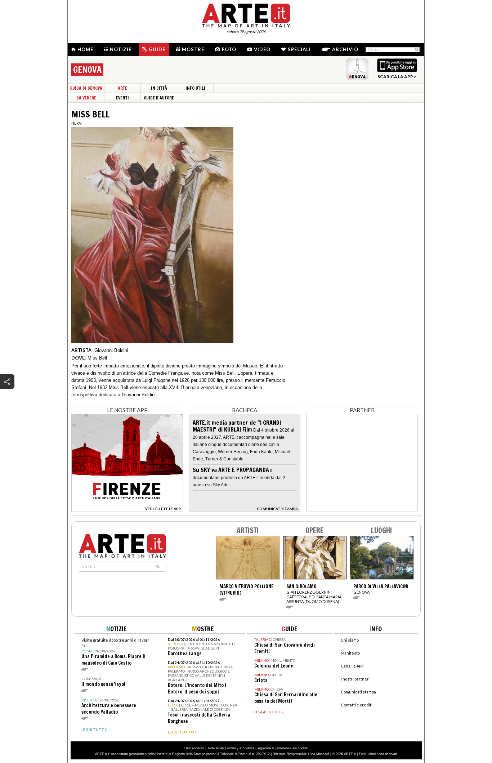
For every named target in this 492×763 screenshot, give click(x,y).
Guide (157, 49)
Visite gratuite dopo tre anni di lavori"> (115, 652)
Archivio (345, 49)
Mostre (193, 49)
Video (262, 49)
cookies (248, 748)
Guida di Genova (86, 88)
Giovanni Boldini (111, 350)
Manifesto (350, 653)
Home (85, 49)
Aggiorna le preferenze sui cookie (283, 748)
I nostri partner (355, 679)
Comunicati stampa (358, 692)
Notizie (120, 49)
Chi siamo (350, 640)
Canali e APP (352, 666)
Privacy (232, 748)
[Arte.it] (246, 14)
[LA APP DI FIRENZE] (127, 510)
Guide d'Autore (159, 98)
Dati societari (194, 748)
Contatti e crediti (356, 704)
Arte (122, 88)
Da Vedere (86, 98)
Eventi (122, 98)
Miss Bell (97, 358)
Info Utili (195, 88)
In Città (159, 88)
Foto (229, 49)
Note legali (216, 748)
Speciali (299, 49)
